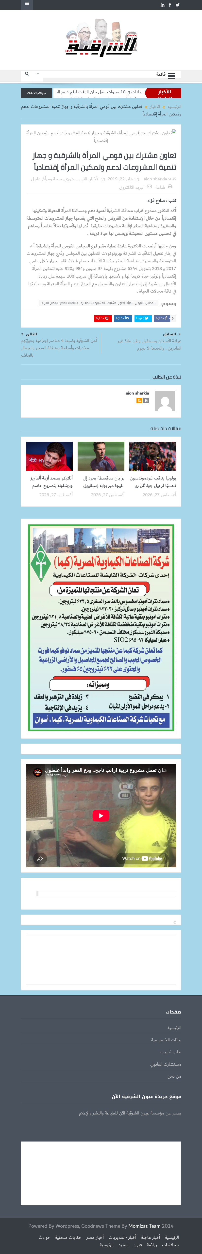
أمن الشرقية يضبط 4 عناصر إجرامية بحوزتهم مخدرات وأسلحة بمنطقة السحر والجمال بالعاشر (59, 348)
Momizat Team (144, 1226)
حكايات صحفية (68, 1237)
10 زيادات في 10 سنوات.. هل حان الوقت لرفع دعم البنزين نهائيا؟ (124, 92)
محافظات (170, 1245)
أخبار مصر (95, 1237)
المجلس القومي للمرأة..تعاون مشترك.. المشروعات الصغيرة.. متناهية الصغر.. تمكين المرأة (98, 303)
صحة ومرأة (52, 179)
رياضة (152, 1245)
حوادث (44, 1237)
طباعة (160, 187)
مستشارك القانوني (165, 1064)
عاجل (36, 179)
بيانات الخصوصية (166, 1040)
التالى (31, 334)
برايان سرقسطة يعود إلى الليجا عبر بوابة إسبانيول (103, 482)
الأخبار (94, 179)
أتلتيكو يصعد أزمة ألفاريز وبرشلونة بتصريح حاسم (52, 482)
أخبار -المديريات (122, 1237)
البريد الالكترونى (132, 187)
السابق (169, 334)
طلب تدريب (170, 1052)
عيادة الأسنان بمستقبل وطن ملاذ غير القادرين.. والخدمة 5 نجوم (149, 344)
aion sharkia (155, 179)
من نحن (174, 1076)
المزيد (123, 1245)
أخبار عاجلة (150, 1237)
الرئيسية (174, 1028)
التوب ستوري (75, 179)
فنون (138, 1245)
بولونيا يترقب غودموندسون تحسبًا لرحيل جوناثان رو (153, 482)
